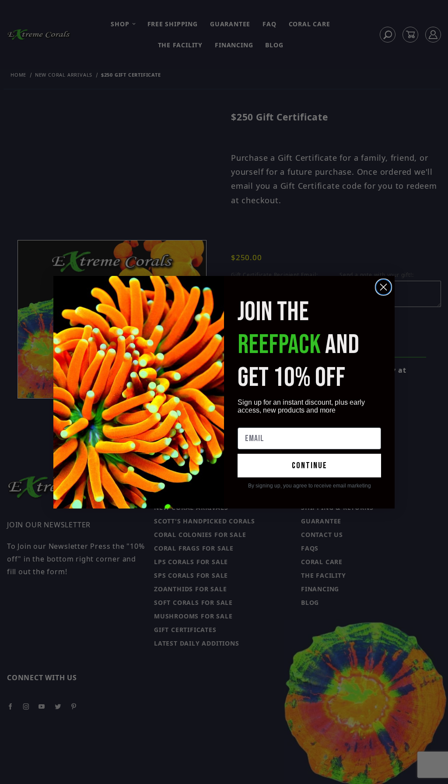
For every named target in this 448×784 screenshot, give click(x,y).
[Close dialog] (383, 287)
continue (309, 465)
